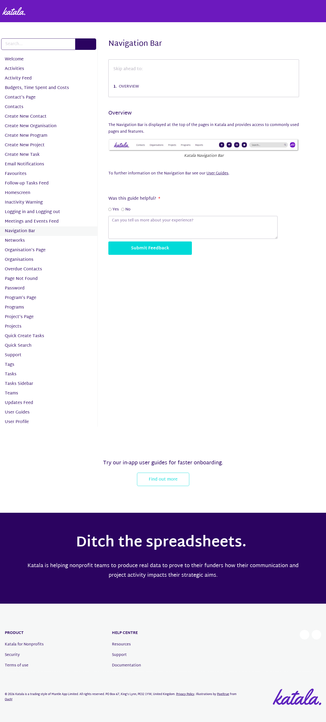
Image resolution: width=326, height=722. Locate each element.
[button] (319, 43)
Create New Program (26, 136)
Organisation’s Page (25, 250)
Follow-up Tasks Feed (27, 183)
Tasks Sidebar (19, 384)
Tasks (10, 374)
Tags (9, 365)
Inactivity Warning (24, 202)
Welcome (14, 59)
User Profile (17, 422)
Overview (129, 87)
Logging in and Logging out (32, 212)
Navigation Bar (20, 231)
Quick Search (18, 346)
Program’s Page (20, 298)
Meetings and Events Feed (32, 221)
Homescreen (17, 193)
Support (13, 355)
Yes (115, 209)
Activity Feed (18, 78)
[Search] (85, 44)
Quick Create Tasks (24, 336)
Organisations (19, 260)
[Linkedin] (316, 634)
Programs (14, 307)
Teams (11, 393)
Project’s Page (19, 317)
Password (15, 288)
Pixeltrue (223, 694)
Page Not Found (21, 279)
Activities (14, 69)
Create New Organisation (31, 126)
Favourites (15, 174)
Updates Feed (19, 403)
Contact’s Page (20, 97)
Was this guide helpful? (132, 199)
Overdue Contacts (23, 269)
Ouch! (8, 699)
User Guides (17, 412)
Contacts (14, 107)
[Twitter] (304, 634)
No (128, 209)
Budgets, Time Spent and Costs (37, 88)
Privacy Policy (185, 694)
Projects (13, 326)
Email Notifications (24, 164)
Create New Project (25, 145)
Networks (15, 241)
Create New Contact (26, 116)
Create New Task (22, 155)
